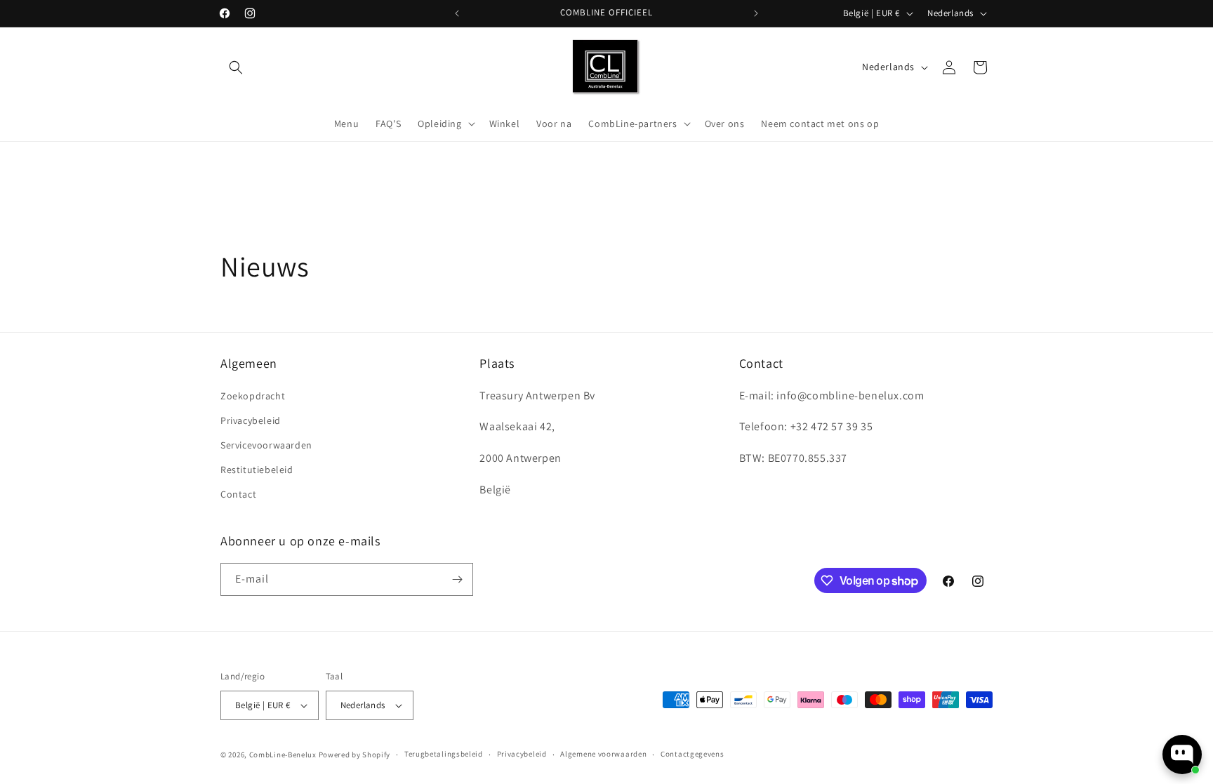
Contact (238, 494)
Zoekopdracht (252, 396)
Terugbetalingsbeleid (443, 754)
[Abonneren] (457, 579)
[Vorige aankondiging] (457, 13)
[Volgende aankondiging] (756, 13)
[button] (235, 67)
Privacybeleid (250, 420)
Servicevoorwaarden (266, 445)
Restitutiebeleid (256, 469)
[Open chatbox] (1182, 754)
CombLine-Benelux (283, 754)
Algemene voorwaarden (603, 754)
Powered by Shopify (355, 754)
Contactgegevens (692, 754)
